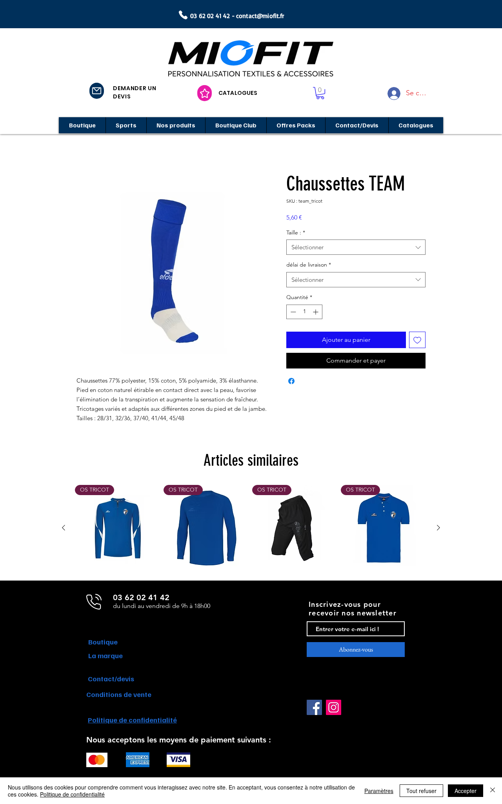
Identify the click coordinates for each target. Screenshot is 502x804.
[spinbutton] (304, 312)
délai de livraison (308, 264)
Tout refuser (421, 791)
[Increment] (316, 312)
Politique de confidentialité (72, 794)
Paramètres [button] (378, 791)
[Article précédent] (63, 527)
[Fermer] (492, 791)
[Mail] (96, 91)
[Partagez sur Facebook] (291, 381)
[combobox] (356, 247)
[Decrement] (292, 312)
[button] (320, 93)
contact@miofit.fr (260, 16)
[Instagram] (333, 707)
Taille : (295, 232)
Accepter (466, 791)
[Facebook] (314, 707)
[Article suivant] (438, 527)
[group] (251, 528)
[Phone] (183, 15)
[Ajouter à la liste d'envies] (417, 340)
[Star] (204, 93)
